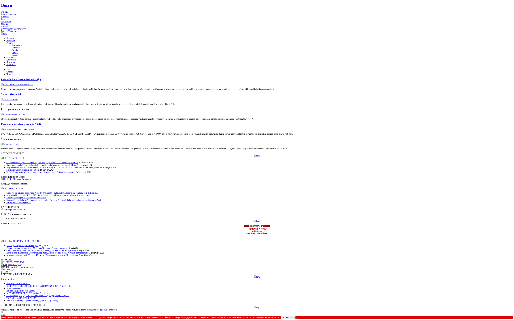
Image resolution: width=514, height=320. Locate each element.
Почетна (10, 38)
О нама (4, 12)
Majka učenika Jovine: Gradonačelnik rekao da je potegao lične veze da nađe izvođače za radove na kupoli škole (54, 167)
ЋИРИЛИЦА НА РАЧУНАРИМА (22, 298)
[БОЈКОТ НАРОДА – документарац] (7, 269)
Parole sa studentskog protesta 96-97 (21, 124)
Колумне (10, 57)
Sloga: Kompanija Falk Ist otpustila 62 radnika (26, 198)
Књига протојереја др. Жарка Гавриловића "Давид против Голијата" (37, 295)
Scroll (3, 315)
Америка (16, 48)
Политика (11, 64)
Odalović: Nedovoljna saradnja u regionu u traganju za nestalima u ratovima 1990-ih (42, 162)
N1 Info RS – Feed (16, 158)
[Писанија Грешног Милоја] (16, 179)
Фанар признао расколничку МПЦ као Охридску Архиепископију (36, 248)
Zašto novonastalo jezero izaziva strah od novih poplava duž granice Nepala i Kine (41, 165)
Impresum (113, 310)
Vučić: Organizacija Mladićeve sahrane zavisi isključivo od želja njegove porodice (41, 172)
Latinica (4, 31)
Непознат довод (15, 264)
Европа (15, 55)
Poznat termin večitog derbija (18, 202)
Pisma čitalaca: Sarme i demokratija (21, 79)
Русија (15, 50)
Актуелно (10, 40)
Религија (10, 43)
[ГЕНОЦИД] (12, 262)
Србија (15, 52)
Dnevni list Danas (15, 188)
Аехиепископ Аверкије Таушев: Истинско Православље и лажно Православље (42, 255)
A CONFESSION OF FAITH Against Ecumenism (28, 293)
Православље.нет (14, 288)
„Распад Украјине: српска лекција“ (22, 245)
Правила (5, 17)
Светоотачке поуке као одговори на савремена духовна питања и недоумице (41, 250)
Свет (8, 67)
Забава (9, 69)
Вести (6, 5)
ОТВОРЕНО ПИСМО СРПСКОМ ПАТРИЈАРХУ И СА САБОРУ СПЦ (39, 286)
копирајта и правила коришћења (92, 310)
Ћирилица (13, 31)
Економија (11, 60)
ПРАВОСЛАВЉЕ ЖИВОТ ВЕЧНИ (24, 241)
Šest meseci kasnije (11, 139)
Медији (4, 24)
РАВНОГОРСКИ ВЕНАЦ (18, 283)
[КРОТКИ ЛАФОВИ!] (13, 209)
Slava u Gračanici (11, 94)
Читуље (10, 74)
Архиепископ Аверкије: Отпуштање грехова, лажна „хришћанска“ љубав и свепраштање (47, 253)
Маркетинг (6, 21)
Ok (283, 318)
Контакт (5, 19)
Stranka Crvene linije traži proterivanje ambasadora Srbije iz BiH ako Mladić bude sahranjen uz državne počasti (53, 200)
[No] (297, 318)
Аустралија (17, 45)
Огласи (9, 72)
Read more (290, 318)
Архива (4, 26)
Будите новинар (8, 14)
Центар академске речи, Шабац (20, 291)
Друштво (10, 62)
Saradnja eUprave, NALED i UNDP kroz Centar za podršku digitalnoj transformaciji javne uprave (48, 195)
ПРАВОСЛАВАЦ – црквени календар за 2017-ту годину (32, 300)
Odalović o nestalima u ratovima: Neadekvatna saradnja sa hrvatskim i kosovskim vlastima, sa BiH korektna (52, 193)
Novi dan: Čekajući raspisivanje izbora (22, 170)
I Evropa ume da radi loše (15, 109)
